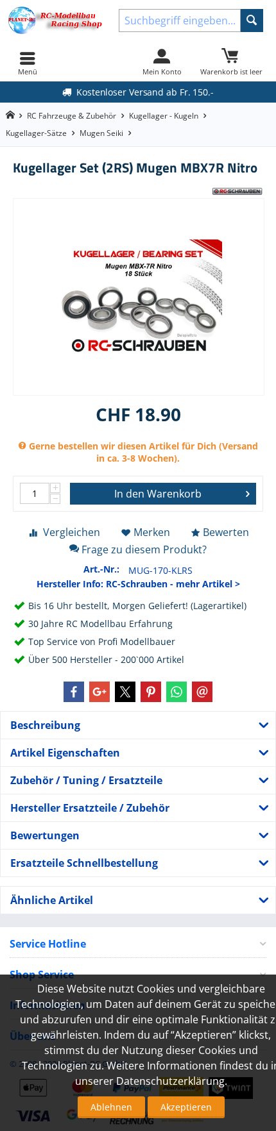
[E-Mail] (202, 692)
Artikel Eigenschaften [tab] (65, 753)
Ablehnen (111, 1107)
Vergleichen (71, 532)
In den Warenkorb (158, 494)
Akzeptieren (186, 1107)
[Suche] (252, 20)
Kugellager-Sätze (36, 133)
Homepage (9, 115)
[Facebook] (74, 692)
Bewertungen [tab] (45, 835)
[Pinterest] (151, 692)
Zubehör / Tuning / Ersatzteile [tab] (86, 780)
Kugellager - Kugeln (163, 115)
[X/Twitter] (125, 692)
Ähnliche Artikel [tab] (51, 900)
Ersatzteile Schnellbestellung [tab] (84, 863)
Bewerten (226, 532)
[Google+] (99, 692)
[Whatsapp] (176, 692)
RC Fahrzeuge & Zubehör (71, 115)
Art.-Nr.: (101, 569)
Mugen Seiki (101, 133)
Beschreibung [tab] (45, 725)
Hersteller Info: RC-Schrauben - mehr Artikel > (138, 584)
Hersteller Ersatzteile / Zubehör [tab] (89, 808)
